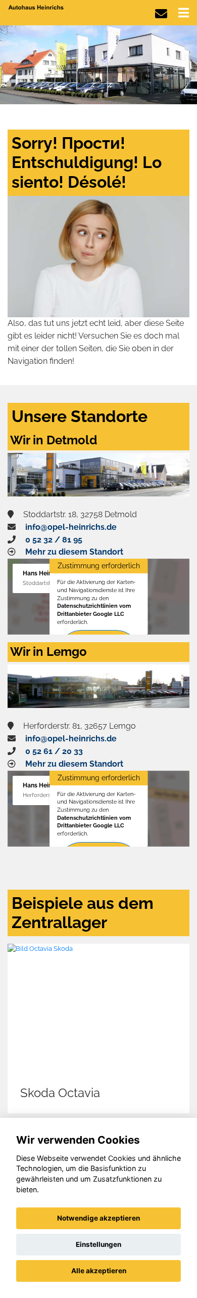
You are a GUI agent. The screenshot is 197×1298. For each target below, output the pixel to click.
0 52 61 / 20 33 (54, 751)
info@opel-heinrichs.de (71, 527)
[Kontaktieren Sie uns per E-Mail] (161, 14)
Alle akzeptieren (98, 1271)
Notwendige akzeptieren (98, 1218)
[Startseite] (36, 7)
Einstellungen (98, 1244)
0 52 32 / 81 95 (53, 540)
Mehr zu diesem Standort (74, 552)
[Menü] (183, 12)
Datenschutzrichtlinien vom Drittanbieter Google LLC (94, 609)
